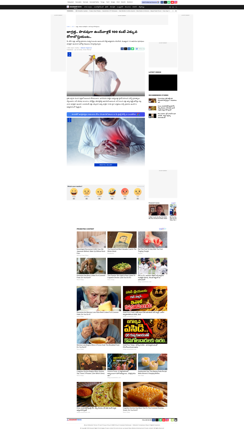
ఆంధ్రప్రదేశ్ (120, 7)
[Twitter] (165, 2)
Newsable (78, 2)
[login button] (170, 7)
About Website (88, 425)
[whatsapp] (168, 2)
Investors (157, 425)
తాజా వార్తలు (88, 7)
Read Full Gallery (106, 165)
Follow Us (141, 48)
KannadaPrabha (94, 2)
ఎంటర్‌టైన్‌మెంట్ (98, 7)
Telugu (102, 2)
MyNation (130, 2)
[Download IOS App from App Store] (175, 420)
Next (175, 11)
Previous (173, 11)
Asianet (74, 420)
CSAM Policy (114, 425)
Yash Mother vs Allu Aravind (127, 11)
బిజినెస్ (134, 7)
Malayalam (70, 2)
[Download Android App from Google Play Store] (172, 420)
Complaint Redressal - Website (128, 425)
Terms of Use (98, 425)
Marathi (123, 2)
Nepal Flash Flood (156, 11)
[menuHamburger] (173, 7)
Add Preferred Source (149, 2)
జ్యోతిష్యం (141, 7)
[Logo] (75, 7)
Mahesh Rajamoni (86, 48)
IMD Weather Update (82, 11)
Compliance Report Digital (146, 425)
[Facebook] (162, 2)
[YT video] (172, 2)
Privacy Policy (106, 425)
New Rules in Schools (142, 11)
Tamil (107, 2)
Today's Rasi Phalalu (95, 11)
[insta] (175, 2)
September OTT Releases (109, 11)
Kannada (85, 2)
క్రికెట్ (106, 7)
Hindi (118, 2)
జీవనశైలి (112, 7)
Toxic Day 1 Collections (169, 11)
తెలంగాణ (128, 7)
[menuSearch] (176, 7)
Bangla (113, 2)
